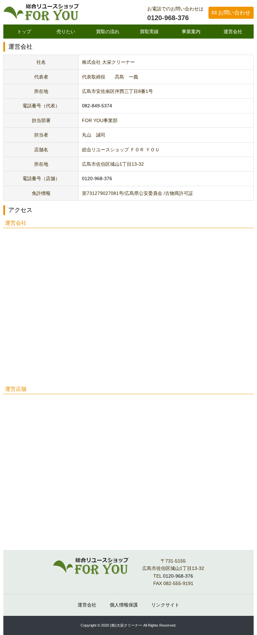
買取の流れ (107, 31)
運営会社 (233, 31)
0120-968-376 (168, 17)
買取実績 (149, 31)
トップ (24, 31)
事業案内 (191, 31)
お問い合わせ (234, 12)
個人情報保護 (124, 604)
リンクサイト (165, 604)
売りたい (66, 31)
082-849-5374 (97, 105)
